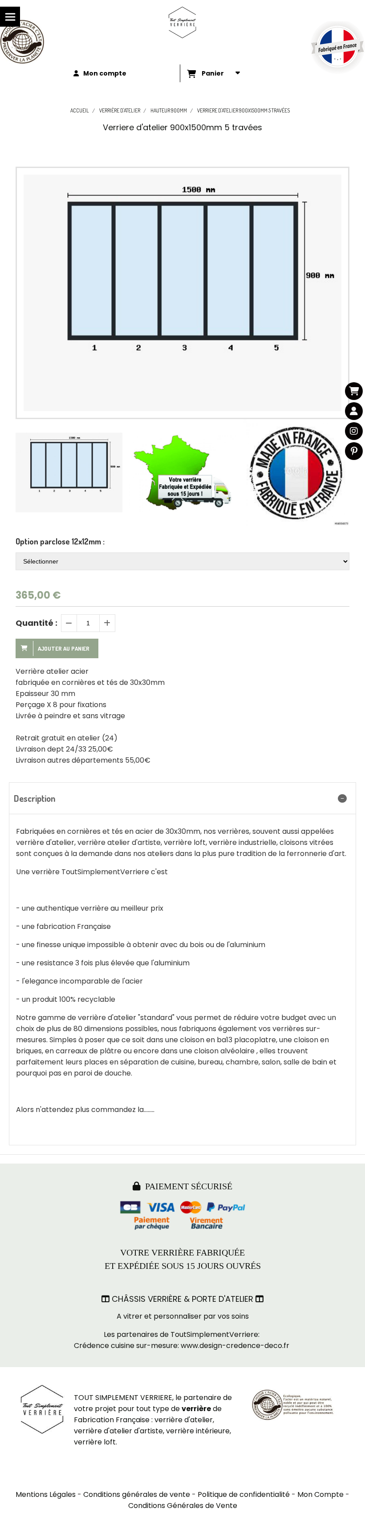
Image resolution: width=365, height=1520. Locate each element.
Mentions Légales (46, 1494)
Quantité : (36, 622)
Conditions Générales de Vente (182, 1505)
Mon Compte (320, 1494)
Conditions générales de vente (136, 1494)
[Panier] (354, 391)
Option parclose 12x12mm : (60, 541)
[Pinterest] (354, 451)
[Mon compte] (354, 411)
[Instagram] (354, 431)
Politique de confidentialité (244, 1494)
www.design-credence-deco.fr (235, 1345)
